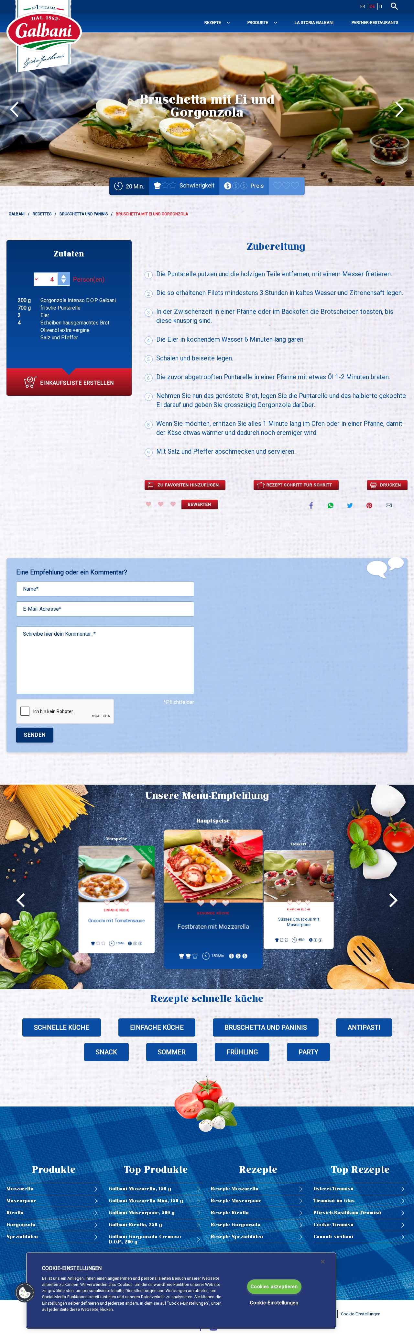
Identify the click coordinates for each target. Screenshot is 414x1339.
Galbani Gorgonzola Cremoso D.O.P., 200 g (145, 1239)
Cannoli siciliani (333, 1236)
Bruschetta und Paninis (84, 214)
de (372, 6)
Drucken (390, 484)
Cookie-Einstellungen (274, 1303)
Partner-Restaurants (375, 22)
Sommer (172, 1052)
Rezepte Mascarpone (236, 1200)
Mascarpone (21, 1200)
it (381, 6)
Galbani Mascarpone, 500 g (142, 1212)
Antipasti (364, 1027)
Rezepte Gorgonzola (235, 1224)
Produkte (257, 22)
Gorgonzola (20, 1224)
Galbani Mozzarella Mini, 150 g (146, 1200)
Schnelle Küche (61, 1027)
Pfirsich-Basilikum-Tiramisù (347, 1212)
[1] (148, 504)
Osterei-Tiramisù (333, 1188)
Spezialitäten (22, 1236)
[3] (173, 504)
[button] (25, 1292)
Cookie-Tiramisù (333, 1224)
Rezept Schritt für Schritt (299, 484)
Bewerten (199, 504)
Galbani (17, 214)
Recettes (42, 214)
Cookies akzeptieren (274, 1286)
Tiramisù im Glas (334, 1200)
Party (308, 1052)
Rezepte (212, 22)
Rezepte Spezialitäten (237, 1236)
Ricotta (15, 1212)
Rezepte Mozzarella (234, 1188)
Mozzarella (19, 1188)
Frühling (242, 1052)
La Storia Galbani (314, 22)
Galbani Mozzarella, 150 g (140, 1188)
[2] (161, 504)
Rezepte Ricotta (230, 1212)
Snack (106, 1052)
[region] (181, 1290)
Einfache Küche (157, 1027)
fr (362, 6)
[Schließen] (323, 1261)
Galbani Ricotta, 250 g (135, 1224)
